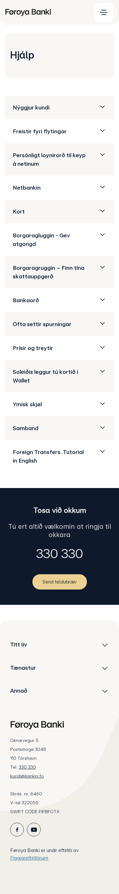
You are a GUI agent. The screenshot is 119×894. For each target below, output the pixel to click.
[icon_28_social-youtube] (34, 829)
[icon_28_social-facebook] (17, 829)
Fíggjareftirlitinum (29, 858)
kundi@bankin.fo (27, 776)
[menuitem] (45, 12)
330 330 (59, 553)
